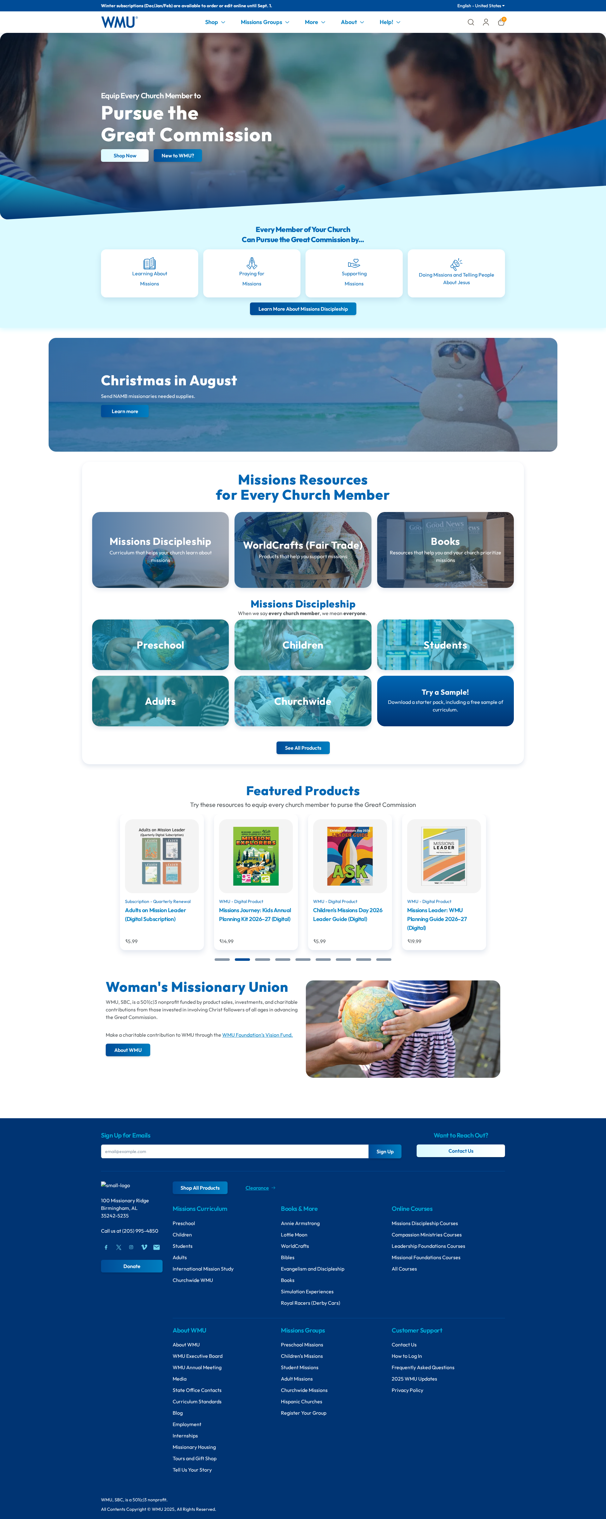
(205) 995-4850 (140, 1231)
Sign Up (385, 1151)
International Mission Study (203, 1269)
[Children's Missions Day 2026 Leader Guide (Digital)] (257, 856)
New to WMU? (178, 155)
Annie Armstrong (300, 1223)
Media (180, 1379)
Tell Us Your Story (192, 1470)
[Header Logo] (119, 22)
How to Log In (407, 1356)
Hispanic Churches (301, 1401)
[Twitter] (119, 1247)
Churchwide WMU (193, 1280)
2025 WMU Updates (414, 1379)
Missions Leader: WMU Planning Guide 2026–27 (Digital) (344, 918)
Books (287, 1280)
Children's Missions (302, 1356)
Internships (185, 1435)
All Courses (404, 1269)
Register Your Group (303, 1413)
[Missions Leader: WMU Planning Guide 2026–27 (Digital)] (352, 856)
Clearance (257, 1188)
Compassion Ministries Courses (427, 1234)
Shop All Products (200, 1188)
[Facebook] (106, 1247)
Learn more (125, 411)
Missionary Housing (194, 1447)
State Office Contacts (197, 1390)
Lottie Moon (294, 1234)
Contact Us (461, 1151)
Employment (187, 1424)
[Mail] (157, 1247)
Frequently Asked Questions (423, 1367)
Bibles (287, 1257)
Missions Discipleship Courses (425, 1223)
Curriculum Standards (197, 1401)
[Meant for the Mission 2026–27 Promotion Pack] (446, 856)
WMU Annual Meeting (197, 1367)
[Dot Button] (222, 959)
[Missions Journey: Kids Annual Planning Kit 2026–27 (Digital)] (163, 856)
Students (183, 1246)
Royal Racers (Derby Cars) (310, 1303)
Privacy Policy (407, 1390)
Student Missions (299, 1367)
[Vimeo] (144, 1247)
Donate (131, 1266)
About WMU (186, 1344)
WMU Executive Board (198, 1356)
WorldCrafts (295, 1246)
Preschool (184, 1223)
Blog (178, 1413)
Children (182, 1234)
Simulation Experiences (307, 1291)
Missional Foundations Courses (426, 1257)
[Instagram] (131, 1247)
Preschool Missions (302, 1344)
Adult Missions (297, 1379)
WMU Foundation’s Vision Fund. (257, 1035)
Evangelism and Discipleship (312, 1269)
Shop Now (125, 155)
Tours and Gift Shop (195, 1458)
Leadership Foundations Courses (428, 1246)
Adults (180, 1257)
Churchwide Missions (304, 1390)
